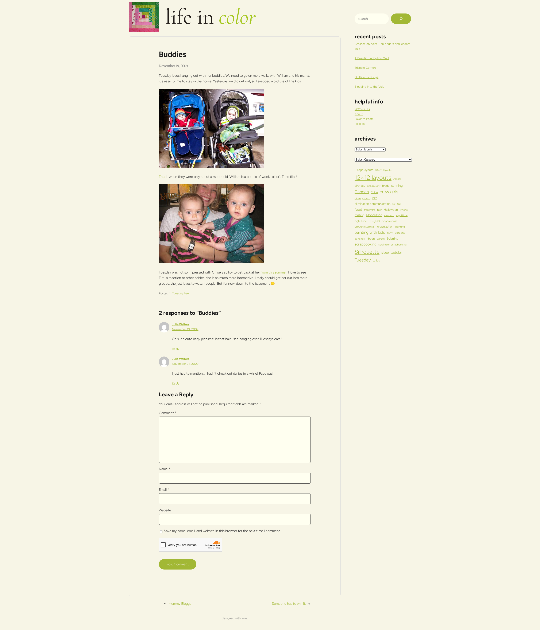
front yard (369, 209)
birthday (360, 185)
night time (361, 221)
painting (400, 226)
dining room (362, 198)
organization (385, 226)
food (358, 209)
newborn (389, 215)
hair (379, 209)
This (162, 177)
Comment (167, 413)
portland (400, 232)
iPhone (404, 209)
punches (360, 238)
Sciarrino (392, 238)
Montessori (374, 215)
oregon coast (389, 221)
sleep (385, 253)
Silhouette (367, 251)
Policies (360, 124)
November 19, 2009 (185, 329)
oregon (374, 220)
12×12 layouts (373, 177)
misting (359, 215)
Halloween (391, 210)
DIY (374, 198)
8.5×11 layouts (383, 170)
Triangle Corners (366, 68)
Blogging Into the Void (369, 86)
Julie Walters (180, 324)
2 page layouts (364, 170)
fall (399, 203)
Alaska (397, 178)
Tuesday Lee (180, 293)
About (359, 114)
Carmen (362, 191)
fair (393, 204)
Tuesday (363, 260)
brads (385, 185)
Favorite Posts (364, 119)
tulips (376, 260)
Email (164, 490)
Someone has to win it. (289, 604)
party (390, 232)
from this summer (274, 272)
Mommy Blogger (181, 604)
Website (165, 510)
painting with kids (370, 232)
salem (381, 238)
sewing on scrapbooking (392, 244)
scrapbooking (366, 244)
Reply (175, 349)
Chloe (374, 192)
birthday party (373, 186)
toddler (396, 252)
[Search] (401, 18)
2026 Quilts (362, 109)
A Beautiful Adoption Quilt (372, 58)
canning (397, 186)
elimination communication (372, 204)
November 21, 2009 (185, 364)
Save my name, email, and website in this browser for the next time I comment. (222, 531)
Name (164, 469)
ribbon (371, 238)
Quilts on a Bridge (366, 77)
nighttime (402, 215)
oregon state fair (365, 226)
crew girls (389, 191)
